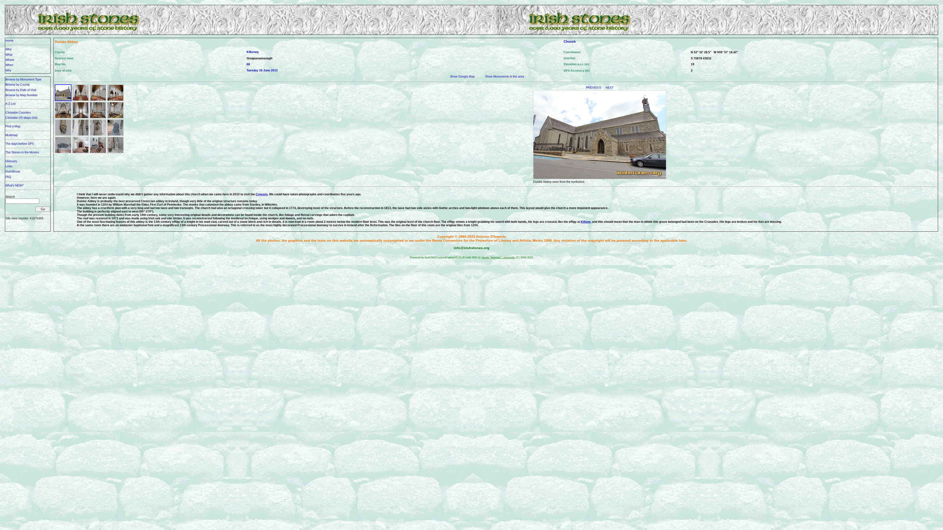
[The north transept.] (115, 117)
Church (570, 41)
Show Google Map (462, 76)
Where (9, 60)
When (9, 65)
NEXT (609, 87)
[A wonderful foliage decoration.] (98, 135)
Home (9, 40)
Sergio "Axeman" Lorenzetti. (498, 257)
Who (8, 49)
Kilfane (586, 222)
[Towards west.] (80, 117)
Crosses (262, 194)
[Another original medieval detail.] (80, 135)
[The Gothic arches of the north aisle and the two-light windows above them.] (115, 100)
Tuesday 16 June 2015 (262, 70)
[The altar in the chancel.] (63, 117)
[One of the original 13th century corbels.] (63, 135)
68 (248, 64)
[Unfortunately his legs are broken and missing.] (63, 152)
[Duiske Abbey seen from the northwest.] (63, 100)
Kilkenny (253, 52)
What (8, 54)
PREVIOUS (594, 87)
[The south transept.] (98, 117)
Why (8, 70)
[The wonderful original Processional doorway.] (80, 152)
